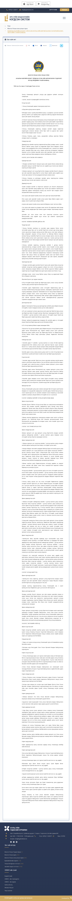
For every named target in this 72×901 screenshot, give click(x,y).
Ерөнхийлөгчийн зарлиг (11, 860)
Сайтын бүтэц (8, 884)
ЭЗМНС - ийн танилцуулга (12, 879)
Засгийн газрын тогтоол (12, 866)
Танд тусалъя (8, 890)
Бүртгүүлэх (53, 9)
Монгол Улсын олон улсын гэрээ (18, 28)
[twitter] (14, 842)
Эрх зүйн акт (11, 39)
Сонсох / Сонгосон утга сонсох (15, 45)
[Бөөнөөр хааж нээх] (61, 46)
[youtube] (16, 842)
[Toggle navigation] (64, 17)
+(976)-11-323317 (13, 9)
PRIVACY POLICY (9, 887)
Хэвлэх (45, 45)
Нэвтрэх (64, 9)
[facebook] (11, 842)
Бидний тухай (8, 876)
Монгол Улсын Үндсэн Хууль (13, 852)
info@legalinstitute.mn (27, 9)
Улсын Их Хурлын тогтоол (12, 863)
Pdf (29, 45)
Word (36, 45)
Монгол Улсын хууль (10, 855)
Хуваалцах (54, 45)
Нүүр (9, 26)
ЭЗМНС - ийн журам (10, 882)
